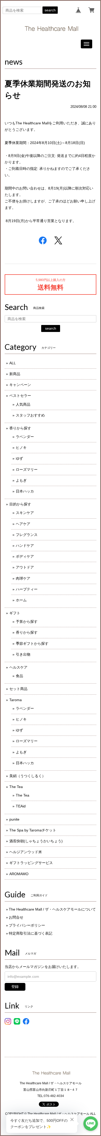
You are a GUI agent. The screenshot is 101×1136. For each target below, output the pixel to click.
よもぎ (21, 480)
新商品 (14, 374)
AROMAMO (18, 874)
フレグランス (27, 535)
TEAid (21, 806)
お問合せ (16, 917)
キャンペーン (20, 385)
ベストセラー (20, 395)
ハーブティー (27, 589)
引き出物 (23, 654)
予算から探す (27, 621)
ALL (12, 363)
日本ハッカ (25, 491)
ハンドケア (25, 545)
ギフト (14, 613)
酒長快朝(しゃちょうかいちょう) (36, 841)
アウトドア (25, 567)
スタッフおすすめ (30, 415)
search (50, 10)
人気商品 (23, 404)
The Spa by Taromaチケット (32, 830)
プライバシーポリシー (27, 925)
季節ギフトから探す (32, 643)
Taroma (15, 700)
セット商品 (18, 689)
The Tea (16, 787)
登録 (15, 986)
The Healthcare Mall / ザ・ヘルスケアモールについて (52, 909)
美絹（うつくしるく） (27, 776)
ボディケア (25, 556)
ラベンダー (25, 437)
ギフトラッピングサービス (31, 863)
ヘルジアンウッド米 (25, 852)
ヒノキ (21, 447)
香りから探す (20, 428)
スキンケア (25, 513)
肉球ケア (23, 578)
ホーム (21, 600)
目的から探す (20, 504)
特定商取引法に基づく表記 (30, 933)
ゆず (19, 458)
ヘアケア (23, 524)
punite (14, 819)
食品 (19, 676)
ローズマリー (27, 469)
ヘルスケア (18, 667)
